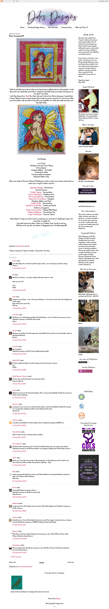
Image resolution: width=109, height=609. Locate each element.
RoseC (14, 458)
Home (22, 27)
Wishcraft (16, 503)
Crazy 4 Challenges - (35, 214)
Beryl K (15, 330)
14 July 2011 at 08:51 (19, 370)
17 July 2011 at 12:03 (19, 451)
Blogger (58, 598)
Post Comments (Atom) (25, 566)
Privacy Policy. (66, 27)
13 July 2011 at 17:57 (19, 268)
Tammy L (15, 404)
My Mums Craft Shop (34, 206)
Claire (15, 261)
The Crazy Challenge (35, 197)
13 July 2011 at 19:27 (19, 290)
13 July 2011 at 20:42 (19, 324)
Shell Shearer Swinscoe (20, 376)
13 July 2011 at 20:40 (19, 308)
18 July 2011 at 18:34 (19, 511)
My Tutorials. (53, 27)
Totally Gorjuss (35, 192)
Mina (14, 471)
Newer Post (12, 562)
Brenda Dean (17, 432)
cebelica (15, 517)
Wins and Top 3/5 (81, 27)
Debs (14, 297)
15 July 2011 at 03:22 (19, 413)
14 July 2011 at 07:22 (19, 354)
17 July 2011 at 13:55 (19, 465)
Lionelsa (15, 346)
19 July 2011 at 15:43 (19, 525)
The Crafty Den (17, 444)
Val (14, 275)
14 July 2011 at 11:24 (19, 384)
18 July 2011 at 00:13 (19, 481)
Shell (27, 96)
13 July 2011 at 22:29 (19, 340)
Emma (15, 487)
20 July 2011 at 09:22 (20, 539)
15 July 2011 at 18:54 (19, 425)
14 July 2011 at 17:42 (19, 398)
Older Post (71, 562)
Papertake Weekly (36, 188)
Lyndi (14, 390)
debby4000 (16, 360)
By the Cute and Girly (34, 210)
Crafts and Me (36, 203)
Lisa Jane (16, 315)
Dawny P (15, 531)
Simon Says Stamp (35, 194)
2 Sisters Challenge (34, 212)
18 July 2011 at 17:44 (19, 497)
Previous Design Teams (36, 27)
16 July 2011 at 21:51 (19, 437)
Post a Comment (16, 557)
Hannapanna (17, 545)
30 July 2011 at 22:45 (19, 552)
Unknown (16, 420)
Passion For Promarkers (37, 199)
